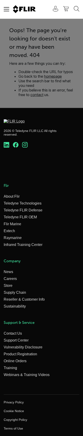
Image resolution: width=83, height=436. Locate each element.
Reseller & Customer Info (24, 299)
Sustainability (15, 306)
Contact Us (13, 333)
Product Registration (20, 354)
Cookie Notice (14, 411)
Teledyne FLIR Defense (23, 210)
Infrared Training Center (23, 245)
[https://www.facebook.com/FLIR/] (15, 145)
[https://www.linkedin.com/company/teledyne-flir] (6, 145)
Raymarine (13, 238)
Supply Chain (15, 292)
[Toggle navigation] (6, 9)
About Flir (12, 196)
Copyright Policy (15, 420)
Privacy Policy (14, 402)
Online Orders (15, 361)
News (8, 272)
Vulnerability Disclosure (23, 347)
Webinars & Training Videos (27, 375)
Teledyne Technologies (23, 203)
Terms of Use (13, 428)
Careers (10, 279)
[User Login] (53, 9)
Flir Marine (12, 224)
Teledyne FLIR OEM (20, 217)
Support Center (16, 340)
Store (8, 286)
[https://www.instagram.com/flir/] (25, 145)
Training (10, 368)
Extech (9, 231)
